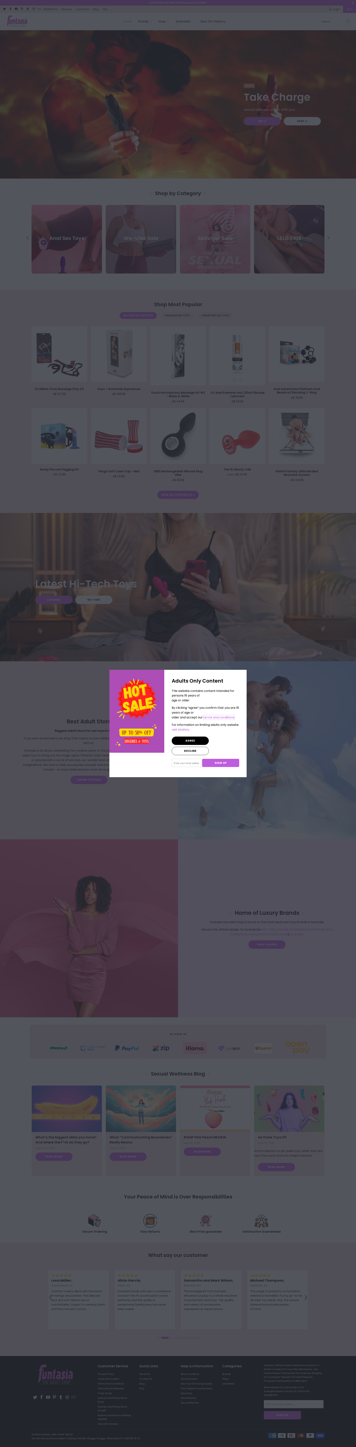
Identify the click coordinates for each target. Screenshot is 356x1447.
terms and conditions (218, 717)
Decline (190, 751)
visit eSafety (180, 729)
